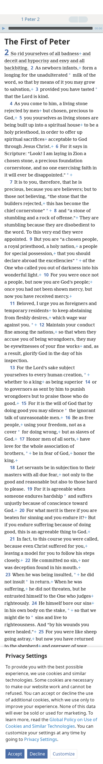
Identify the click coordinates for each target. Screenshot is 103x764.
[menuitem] (8, 7)
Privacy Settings (40, 739)
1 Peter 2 (30, 19)
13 (13, 368)
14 (88, 382)
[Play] (3, 28)
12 (42, 325)
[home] (8, 7)
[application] (51, 28)
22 (28, 560)
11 (13, 303)
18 (13, 467)
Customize (64, 754)
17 (22, 439)
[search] (96, 7)
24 (35, 603)
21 (13, 539)
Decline (37, 754)
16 (68, 418)
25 (41, 632)
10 (46, 275)
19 (30, 489)
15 (24, 403)
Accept (15, 754)
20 (22, 510)
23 (8, 575)
